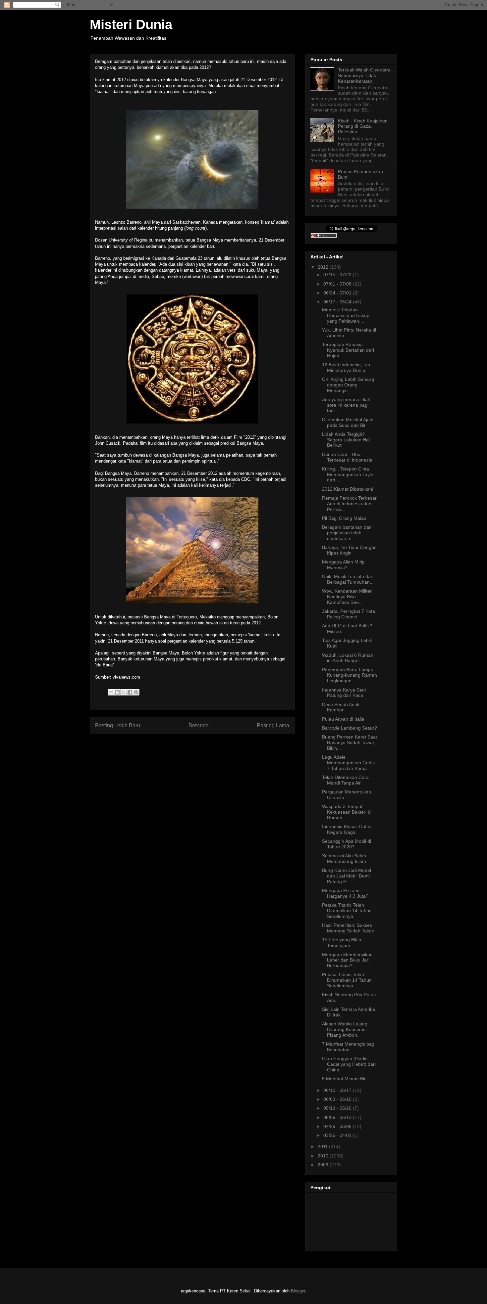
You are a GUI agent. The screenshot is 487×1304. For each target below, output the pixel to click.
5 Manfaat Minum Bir (344, 1078)
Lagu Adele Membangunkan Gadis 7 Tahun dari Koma (348, 762)
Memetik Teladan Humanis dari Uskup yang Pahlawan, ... (345, 315)
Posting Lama (273, 725)
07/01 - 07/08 (338, 284)
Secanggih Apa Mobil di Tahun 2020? (346, 843)
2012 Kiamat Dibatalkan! (347, 489)
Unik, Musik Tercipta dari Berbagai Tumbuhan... (348, 579)
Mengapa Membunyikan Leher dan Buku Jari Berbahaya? (347, 960)
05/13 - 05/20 (338, 1108)
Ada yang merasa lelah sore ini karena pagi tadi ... (346, 405)
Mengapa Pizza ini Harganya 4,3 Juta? (345, 893)
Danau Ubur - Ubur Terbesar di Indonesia (347, 457)
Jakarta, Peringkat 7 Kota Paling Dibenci (348, 613)
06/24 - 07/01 (338, 292)
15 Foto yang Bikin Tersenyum (341, 942)
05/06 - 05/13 (338, 1117)
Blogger (298, 1290)
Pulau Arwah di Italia (343, 719)
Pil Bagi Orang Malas (344, 518)
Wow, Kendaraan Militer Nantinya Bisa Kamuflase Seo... (347, 596)
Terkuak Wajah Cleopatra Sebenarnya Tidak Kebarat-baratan (364, 75)
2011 (323, 1146)
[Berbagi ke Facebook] (130, 692)
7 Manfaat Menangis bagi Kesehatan (348, 1046)
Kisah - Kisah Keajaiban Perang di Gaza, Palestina (363, 126)
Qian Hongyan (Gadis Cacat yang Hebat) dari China (349, 1064)
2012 (324, 267)
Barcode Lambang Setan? (349, 728)
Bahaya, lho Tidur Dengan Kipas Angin (349, 550)
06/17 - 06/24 (338, 301)
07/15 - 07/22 (338, 274)
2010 (324, 1155)
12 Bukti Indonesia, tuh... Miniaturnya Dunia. (348, 367)
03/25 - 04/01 (338, 1135)
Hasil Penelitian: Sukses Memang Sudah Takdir (348, 927)
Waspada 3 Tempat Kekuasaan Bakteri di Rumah (346, 812)
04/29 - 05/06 (338, 1126)
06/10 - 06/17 (338, 1090)
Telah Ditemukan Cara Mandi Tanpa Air (345, 780)
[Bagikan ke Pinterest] (136, 692)
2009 (324, 1164)
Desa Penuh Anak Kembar (340, 707)
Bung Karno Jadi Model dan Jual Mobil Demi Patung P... (346, 876)
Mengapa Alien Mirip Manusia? (343, 564)
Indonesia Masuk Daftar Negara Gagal (347, 829)
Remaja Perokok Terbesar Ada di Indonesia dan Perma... (349, 503)
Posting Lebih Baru (117, 725)
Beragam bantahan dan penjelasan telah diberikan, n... (347, 532)
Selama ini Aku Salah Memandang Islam (344, 858)
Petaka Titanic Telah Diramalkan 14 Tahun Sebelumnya (347, 910)
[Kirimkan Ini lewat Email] (111, 692)
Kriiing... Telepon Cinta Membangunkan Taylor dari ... (348, 474)
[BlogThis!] (117, 692)
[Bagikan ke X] (123, 692)
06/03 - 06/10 (338, 1099)
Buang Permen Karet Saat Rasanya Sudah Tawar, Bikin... (349, 742)
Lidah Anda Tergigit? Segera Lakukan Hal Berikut (346, 439)
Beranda (199, 725)
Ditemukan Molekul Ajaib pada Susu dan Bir (347, 422)
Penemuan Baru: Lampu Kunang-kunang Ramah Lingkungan (349, 675)
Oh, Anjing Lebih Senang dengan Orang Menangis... (348, 385)
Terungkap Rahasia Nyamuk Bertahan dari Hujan (348, 350)
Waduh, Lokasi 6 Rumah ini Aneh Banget (347, 657)
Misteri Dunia (131, 24)
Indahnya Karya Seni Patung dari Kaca (344, 692)
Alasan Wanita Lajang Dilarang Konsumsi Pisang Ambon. (344, 1029)
